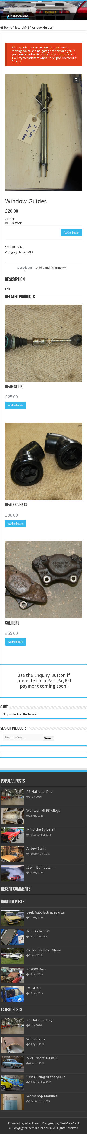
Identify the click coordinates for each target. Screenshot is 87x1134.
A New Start (36, 848)
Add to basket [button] (15, 405)
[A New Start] (12, 854)
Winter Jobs (35, 1039)
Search (48, 738)
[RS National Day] (12, 797)
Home (8, 27)
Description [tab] (25, 267)
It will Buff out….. (40, 867)
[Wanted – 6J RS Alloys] (12, 816)
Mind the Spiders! (40, 829)
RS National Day (39, 791)
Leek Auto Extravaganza (45, 912)
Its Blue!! (33, 988)
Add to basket (71, 232)
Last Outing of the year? (45, 1077)
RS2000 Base (36, 969)
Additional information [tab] (51, 267)
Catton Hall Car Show (43, 950)
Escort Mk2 (22, 27)
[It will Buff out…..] (12, 873)
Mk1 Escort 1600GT (42, 1058)
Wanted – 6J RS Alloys (43, 810)
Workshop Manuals (41, 1096)
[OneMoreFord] (43, 10)
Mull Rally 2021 (38, 931)
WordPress (32, 1123)
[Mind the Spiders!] (12, 835)
